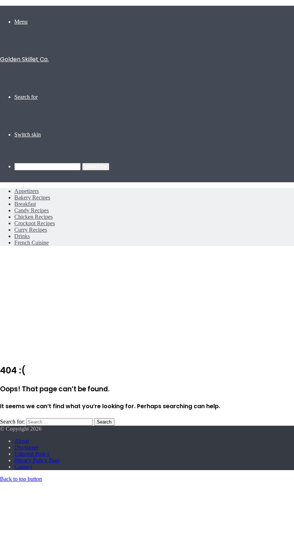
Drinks (22, 236)
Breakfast (25, 204)
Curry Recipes (30, 230)
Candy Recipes (31, 210)
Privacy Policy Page (37, 460)
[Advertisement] (147, 307)
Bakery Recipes (32, 197)
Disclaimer (26, 447)
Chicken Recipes (33, 217)
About (21, 441)
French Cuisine (31, 243)
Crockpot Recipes (34, 223)
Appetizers (26, 191)
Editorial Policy (31, 454)
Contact (23, 467)
